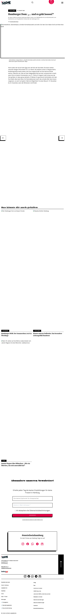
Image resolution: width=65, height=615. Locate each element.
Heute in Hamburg (4, 585)
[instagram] (22, 544)
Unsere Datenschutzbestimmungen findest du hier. (32, 519)
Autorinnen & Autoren (38, 588)
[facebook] (27, 544)
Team (34, 585)
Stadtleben (12, 10)
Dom (26, 67)
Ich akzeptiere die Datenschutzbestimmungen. (33, 510)
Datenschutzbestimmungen (39, 602)
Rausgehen (5, 330)
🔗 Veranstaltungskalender (6, 605)
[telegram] (37, 544)
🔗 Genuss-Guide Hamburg (6, 608)
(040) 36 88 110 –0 (4, 566)
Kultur (2, 593)
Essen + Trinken (4, 596)
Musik (3, 460)
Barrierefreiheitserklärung (38, 608)
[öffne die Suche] (32, 2)
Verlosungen (3, 599)
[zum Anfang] (61, 564)
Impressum (36, 605)
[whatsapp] (32, 544)
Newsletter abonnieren (5, 582)
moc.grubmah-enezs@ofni (6, 568)
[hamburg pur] (4, 572)
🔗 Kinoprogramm (4, 602)
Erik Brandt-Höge (14, 21)
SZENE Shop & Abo (37, 591)
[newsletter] (42, 544)
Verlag (35, 582)
